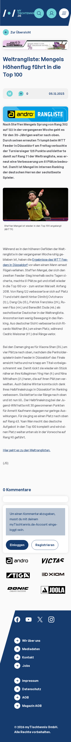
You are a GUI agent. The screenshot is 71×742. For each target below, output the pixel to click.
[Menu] (64, 13)
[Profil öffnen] (51, 13)
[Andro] (18, 560)
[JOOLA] (53, 590)
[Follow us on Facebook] (17, 619)
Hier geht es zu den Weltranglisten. (26, 450)
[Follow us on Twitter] (40, 619)
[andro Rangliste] (35, 114)
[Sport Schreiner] (35, 45)
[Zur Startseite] (18, 13)
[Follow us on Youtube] (29, 619)
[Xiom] (53, 575)
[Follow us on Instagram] (51, 619)
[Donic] (18, 589)
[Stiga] (18, 575)
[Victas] (53, 560)
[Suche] (39, 13)
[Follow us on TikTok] (63, 619)
